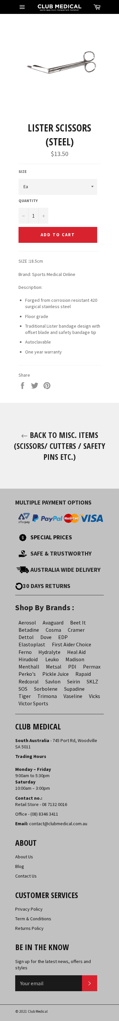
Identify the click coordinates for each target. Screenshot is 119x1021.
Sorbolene (46, 688)
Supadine (74, 688)
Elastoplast (32, 644)
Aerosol (27, 622)
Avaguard (53, 622)
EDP (63, 637)
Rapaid (83, 674)
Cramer (76, 629)
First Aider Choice (71, 644)
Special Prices (51, 537)
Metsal (53, 666)
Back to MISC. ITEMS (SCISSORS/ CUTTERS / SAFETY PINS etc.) (59, 445)
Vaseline (72, 696)
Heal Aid (76, 652)
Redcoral (29, 681)
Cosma (53, 629)
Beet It (78, 622)
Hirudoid (28, 659)
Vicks (94, 696)
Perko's (27, 674)
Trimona (47, 696)
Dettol (26, 637)
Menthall (29, 666)
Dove (46, 637)
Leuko (52, 659)
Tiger (25, 696)
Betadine (29, 629)
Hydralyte (49, 652)
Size (23, 171)
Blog (19, 866)
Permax (91, 666)
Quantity (28, 200)
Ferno (25, 652)
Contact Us (26, 876)
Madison (74, 659)
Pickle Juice (55, 674)
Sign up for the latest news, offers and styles (53, 964)
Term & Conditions (33, 919)
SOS (23, 688)
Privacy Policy (29, 909)
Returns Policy (29, 928)
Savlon (52, 681)
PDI (72, 666)
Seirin (73, 681)
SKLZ (92, 681)
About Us (24, 857)
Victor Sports (33, 703)
